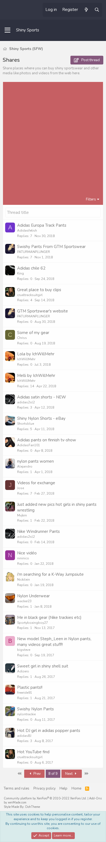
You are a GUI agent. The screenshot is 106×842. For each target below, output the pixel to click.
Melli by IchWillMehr (36, 375)
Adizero (23, 671)
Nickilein (23, 579)
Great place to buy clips (39, 290)
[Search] (97, 10)
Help (63, 788)
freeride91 (24, 692)
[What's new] (86, 10)
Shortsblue (25, 423)
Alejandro (24, 466)
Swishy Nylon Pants (35, 709)
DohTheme (32, 807)
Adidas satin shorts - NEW (41, 397)
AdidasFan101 (28, 445)
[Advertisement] (53, 140)
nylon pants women (35, 461)
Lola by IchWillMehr (35, 354)
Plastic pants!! (29, 687)
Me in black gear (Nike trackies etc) (49, 617)
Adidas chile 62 (31, 268)
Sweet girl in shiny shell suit (42, 666)
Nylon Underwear (33, 596)
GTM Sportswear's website (42, 311)
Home (76, 788)
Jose (20, 488)
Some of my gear (33, 332)
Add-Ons (95, 798)
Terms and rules (16, 788)
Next (69, 773)
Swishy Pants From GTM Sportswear (51, 246)
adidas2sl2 (26, 402)
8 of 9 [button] (53, 773)
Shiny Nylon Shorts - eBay (41, 418)
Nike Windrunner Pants (38, 531)
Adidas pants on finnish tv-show (46, 440)
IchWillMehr (26, 359)
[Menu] (7, 30)
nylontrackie (26, 714)
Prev (37, 773)
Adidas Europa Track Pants (41, 225)
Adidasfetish (27, 230)
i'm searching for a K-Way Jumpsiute (50, 574)
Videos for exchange (36, 483)
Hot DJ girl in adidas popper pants (48, 730)
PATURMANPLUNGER (33, 252)
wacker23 (24, 601)
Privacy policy (44, 788)
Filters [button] (91, 199)
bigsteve (23, 650)
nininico (23, 558)
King (20, 273)
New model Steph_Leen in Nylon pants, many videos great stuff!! (54, 641)
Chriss (22, 338)
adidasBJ (24, 736)
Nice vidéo (27, 553)
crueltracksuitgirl (30, 295)
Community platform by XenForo (45, 798)
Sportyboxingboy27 (32, 623)
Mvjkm (22, 515)
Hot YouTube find (33, 752)
